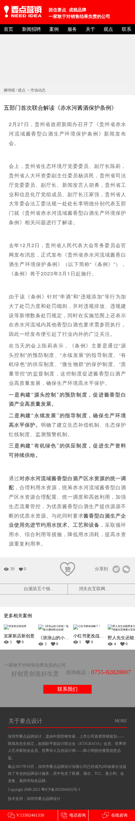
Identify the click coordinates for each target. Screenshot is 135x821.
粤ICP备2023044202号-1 (60, 789)
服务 (72, 29)
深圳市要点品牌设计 (44, 798)
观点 (108, 29)
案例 (54, 29)
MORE (121, 720)
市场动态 (38, 90)
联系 (126, 29)
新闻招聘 (31, 29)
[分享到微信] (126, 569)
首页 (8, 29)
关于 (90, 29)
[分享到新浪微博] (116, 569)
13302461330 (26, 815)
